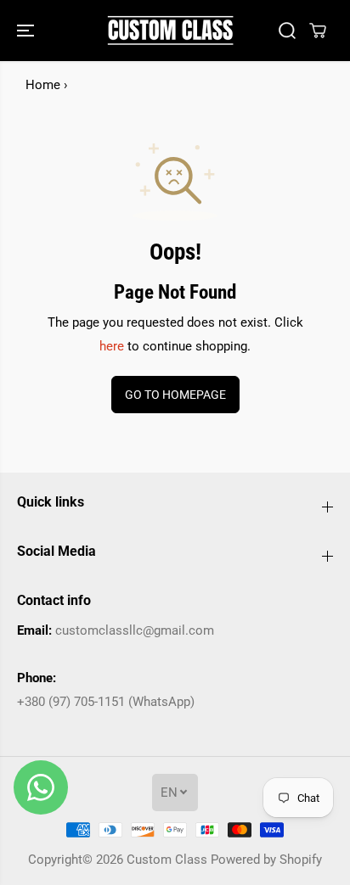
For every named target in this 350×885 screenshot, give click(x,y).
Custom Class (167, 859)
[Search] (287, 30)
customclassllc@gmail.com (134, 630)
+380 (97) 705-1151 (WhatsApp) (106, 701)
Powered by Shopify (266, 859)
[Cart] (317, 30)
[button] (27, 30)
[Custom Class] (170, 30)
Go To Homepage (175, 394)
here (111, 346)
